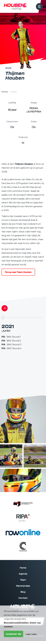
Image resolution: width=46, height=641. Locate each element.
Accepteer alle (13, 634)
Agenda (23, 574)
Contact (23, 598)
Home (5, 92)
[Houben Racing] (15, 6)
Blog (23, 592)
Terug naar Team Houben (18, 272)
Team (23, 580)
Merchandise (23, 586)
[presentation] (5, 308)
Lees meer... (32, 634)
